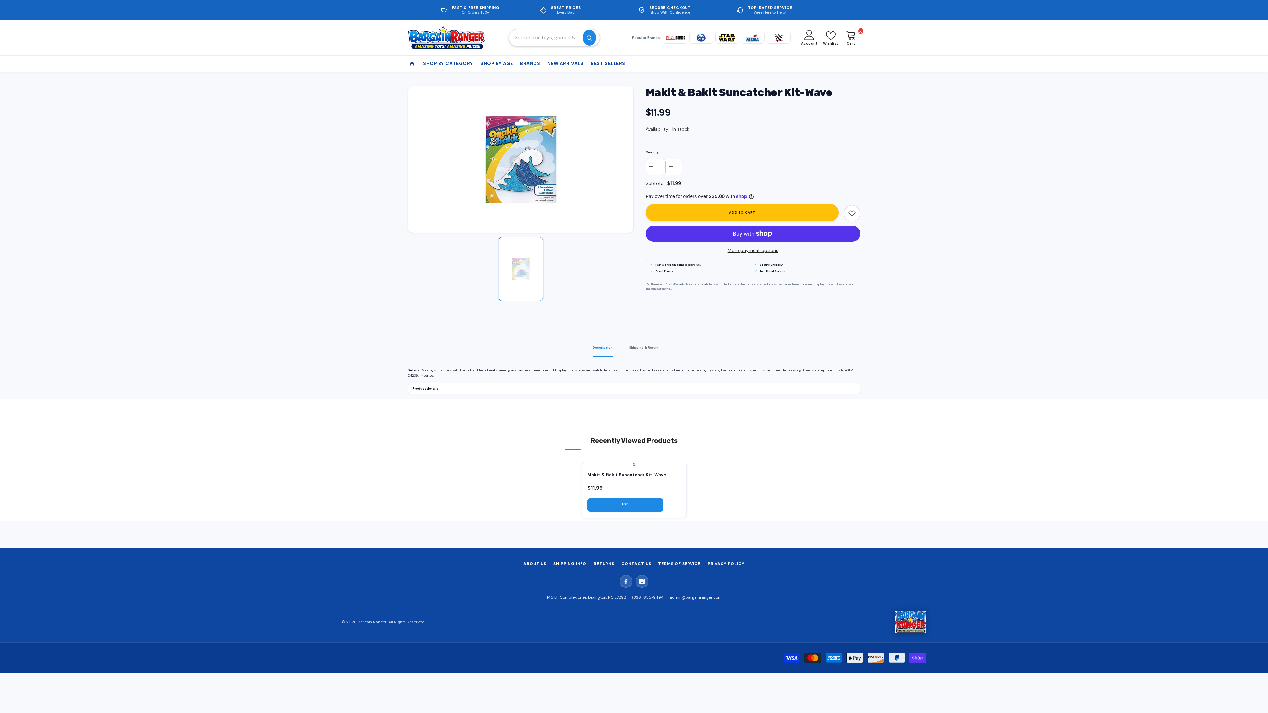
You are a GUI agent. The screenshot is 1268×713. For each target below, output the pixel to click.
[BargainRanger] (910, 622)
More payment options (753, 250)
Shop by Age (496, 63)
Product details (426, 388)
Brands (530, 63)
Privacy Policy (726, 563)
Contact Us (636, 563)
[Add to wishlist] (852, 213)
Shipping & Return (644, 348)
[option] (521, 159)
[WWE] (779, 38)
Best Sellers (608, 63)
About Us (534, 563)
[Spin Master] (701, 38)
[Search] (554, 37)
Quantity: (652, 152)
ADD (625, 504)
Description (603, 348)
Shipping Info (569, 563)
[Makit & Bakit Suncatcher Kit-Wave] (634, 464)
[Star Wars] (727, 38)
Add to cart (742, 212)
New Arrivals (565, 63)
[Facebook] (626, 581)
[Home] (412, 63)
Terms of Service (679, 563)
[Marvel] (675, 38)
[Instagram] (642, 581)
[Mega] (753, 38)
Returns (604, 563)
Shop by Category (448, 63)
